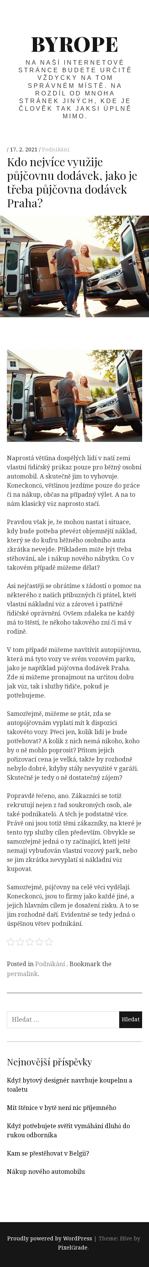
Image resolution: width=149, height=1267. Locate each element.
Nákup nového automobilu (46, 1171)
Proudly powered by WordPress (49, 1238)
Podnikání (56, 150)
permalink (22, 974)
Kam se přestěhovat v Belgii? (48, 1153)
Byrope (74, 43)
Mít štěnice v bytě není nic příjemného (61, 1107)
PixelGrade (72, 1248)
